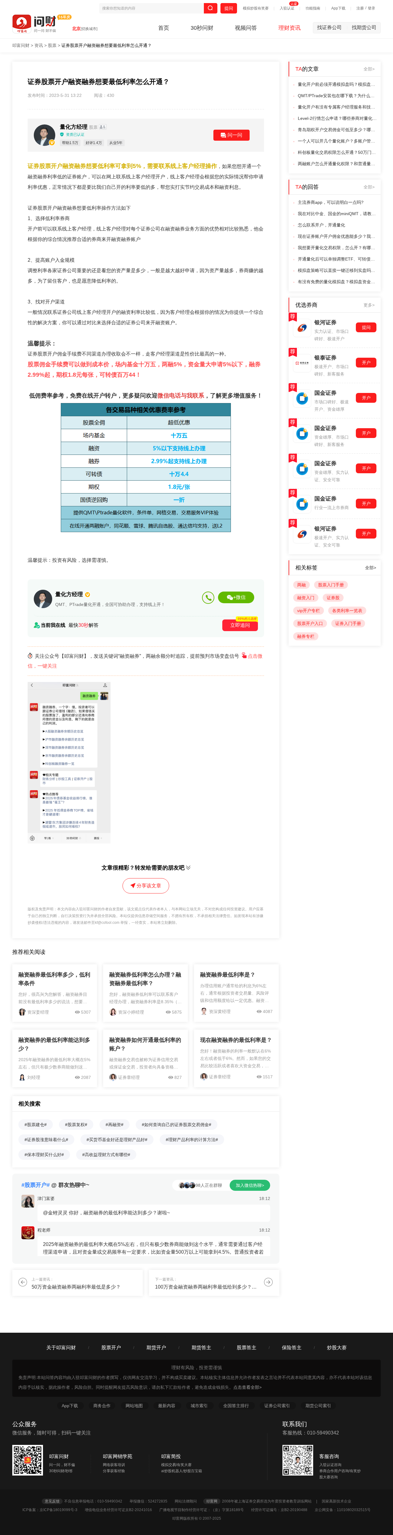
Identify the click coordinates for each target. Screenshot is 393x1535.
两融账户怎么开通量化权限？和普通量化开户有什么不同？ (337, 163)
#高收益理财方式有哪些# (106, 1154)
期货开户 (156, 1347)
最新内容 (167, 1405)
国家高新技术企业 (336, 1501)
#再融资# (114, 1124)
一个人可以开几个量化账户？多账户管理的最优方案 (337, 141)
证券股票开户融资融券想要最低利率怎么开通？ (106, 45)
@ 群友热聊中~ (55, 1185)
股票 (52, 45)
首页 (163, 28)
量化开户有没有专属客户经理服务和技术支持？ (337, 107)
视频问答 (246, 28)
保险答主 (292, 1347)
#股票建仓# (36, 1124)
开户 (366, 362)
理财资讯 (289, 28)
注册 (360, 8)
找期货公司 (364, 27)
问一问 (235, 135)
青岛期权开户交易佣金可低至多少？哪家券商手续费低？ (337, 129)
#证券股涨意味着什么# (46, 1139)
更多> (369, 305)
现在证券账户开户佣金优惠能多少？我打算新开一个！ (337, 236)
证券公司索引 (277, 1405)
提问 (228, 8)
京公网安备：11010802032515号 (343, 1510)
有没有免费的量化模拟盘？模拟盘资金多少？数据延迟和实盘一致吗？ (337, 281)
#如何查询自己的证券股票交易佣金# (176, 1124)
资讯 (38, 45)
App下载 (338, 8)
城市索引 (200, 1405)
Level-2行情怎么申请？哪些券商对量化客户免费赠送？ (337, 118)
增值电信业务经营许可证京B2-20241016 (121, 1510)
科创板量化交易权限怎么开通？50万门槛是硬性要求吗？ (337, 152)
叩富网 (211, 1501)
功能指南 (312, 8)
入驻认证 (287, 8)
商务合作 (102, 1405)
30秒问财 (202, 28)
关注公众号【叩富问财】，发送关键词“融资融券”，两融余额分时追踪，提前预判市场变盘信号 (145, 660)
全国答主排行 (236, 1405)
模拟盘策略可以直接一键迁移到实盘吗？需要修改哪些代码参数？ (337, 270)
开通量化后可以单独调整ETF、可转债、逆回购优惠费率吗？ (337, 259)
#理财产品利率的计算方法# (192, 1139)
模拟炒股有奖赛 (256, 8)
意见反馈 (52, 1501)
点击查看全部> (247, 1387)
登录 (371, 8)
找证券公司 (332, 27)
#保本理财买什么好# (44, 1154)
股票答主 (246, 1347)
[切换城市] (89, 29)
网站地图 (135, 1405)
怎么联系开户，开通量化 (321, 225)
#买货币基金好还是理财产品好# (117, 1139)
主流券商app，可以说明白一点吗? (331, 202)
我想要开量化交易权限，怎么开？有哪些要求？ (337, 247)
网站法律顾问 (188, 1501)
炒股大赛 (337, 1347)
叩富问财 (20, 45)
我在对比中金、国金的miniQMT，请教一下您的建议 (337, 213)
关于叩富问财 (61, 1347)
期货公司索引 (318, 1405)
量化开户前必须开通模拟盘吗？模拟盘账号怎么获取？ (337, 84)
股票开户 (111, 1347)
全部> (369, 69)
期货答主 (201, 1347)
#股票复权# (76, 1124)
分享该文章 (149, 885)
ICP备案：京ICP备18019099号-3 (53, 1510)
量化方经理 (79, 127)
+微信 (239, 597)
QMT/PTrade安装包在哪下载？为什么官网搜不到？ (337, 95)
